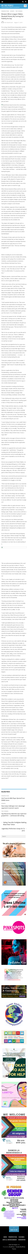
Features (21, 1237)
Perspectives (5, 11)
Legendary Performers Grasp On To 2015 (14, 830)
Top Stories (18, 11)
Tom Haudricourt (8, 22)
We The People (13, 1244)
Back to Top (14, 1230)
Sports (12, 11)
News (5, 1237)
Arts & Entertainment (10, 1240)
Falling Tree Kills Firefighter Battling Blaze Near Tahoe (13, 823)
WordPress (11, 1246)
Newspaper (22, 1240)
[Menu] (2, 2)
